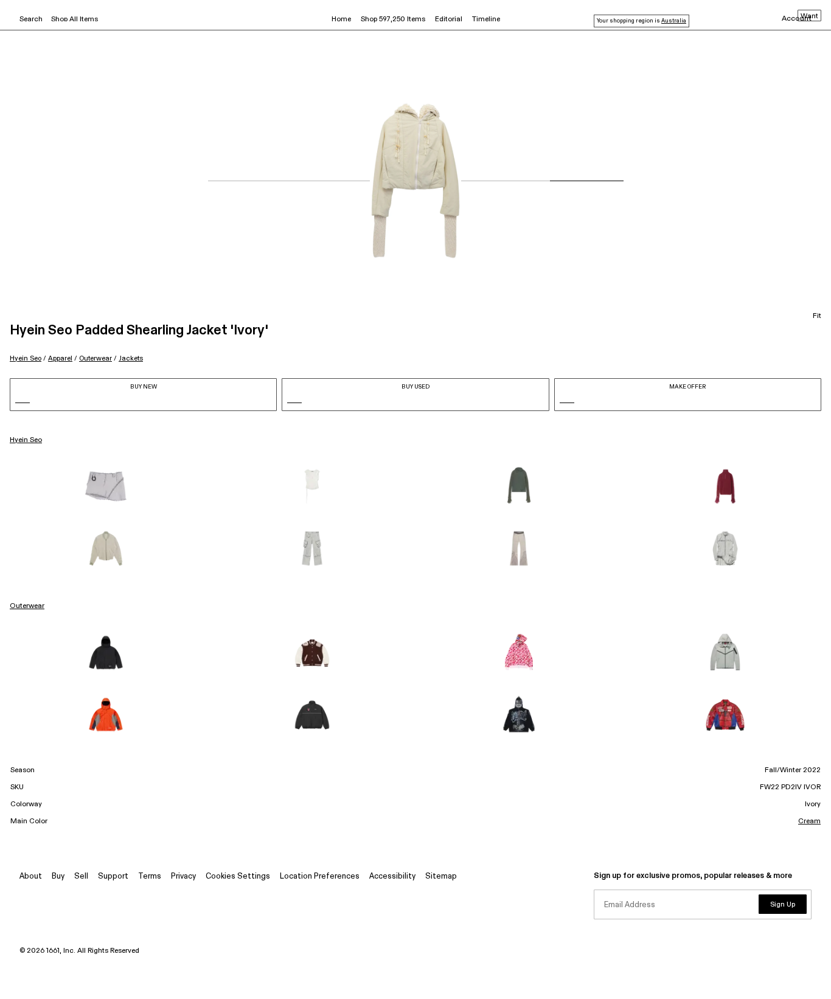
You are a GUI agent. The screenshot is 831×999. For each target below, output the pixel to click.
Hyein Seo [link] (26, 440)
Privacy (183, 876)
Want (809, 16)
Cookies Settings (238, 876)
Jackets (131, 358)
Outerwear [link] (27, 606)
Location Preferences (320, 876)
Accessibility (392, 876)
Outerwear (95, 358)
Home (341, 19)
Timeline (486, 19)
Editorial (448, 19)
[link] (106, 486)
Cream (809, 821)
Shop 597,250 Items (393, 19)
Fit (817, 316)
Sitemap (441, 876)
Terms (149, 876)
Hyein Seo (25, 358)
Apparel (60, 358)
